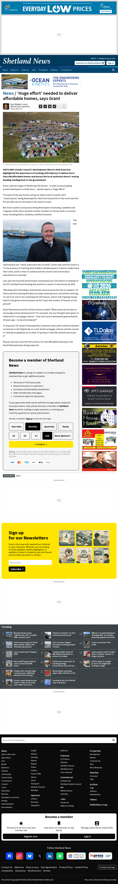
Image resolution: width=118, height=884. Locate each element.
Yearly (65, 426)
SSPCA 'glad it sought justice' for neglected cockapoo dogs (101, 663)
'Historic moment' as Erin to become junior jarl (64, 634)
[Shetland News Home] (26, 65)
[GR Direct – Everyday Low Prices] (59, 7)
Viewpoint (35, 805)
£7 (36, 435)
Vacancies (64, 802)
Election (4, 794)
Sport (33, 780)
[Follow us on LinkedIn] (49, 856)
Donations (20, 870)
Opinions (35, 795)
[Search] (113, 70)
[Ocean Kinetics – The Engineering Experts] (41, 81)
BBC (62, 787)
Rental (92, 757)
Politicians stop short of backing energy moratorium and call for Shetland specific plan (64, 664)
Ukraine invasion (38, 787)
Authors (93, 791)
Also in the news (8, 754)
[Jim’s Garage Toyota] (99, 396)
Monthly (32, 426)
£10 (47, 435)
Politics (34, 770)
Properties (95, 750)
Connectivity (6, 777)
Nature (34, 763)
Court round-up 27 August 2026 (25, 653)
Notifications (34, 870)
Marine (34, 760)
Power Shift (36, 773)
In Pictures (65, 759)
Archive (93, 784)
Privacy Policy (66, 867)
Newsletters (95, 794)
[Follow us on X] (39, 856)
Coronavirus (6, 780)
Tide (92, 779)
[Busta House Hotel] (99, 418)
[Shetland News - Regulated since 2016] (100, 856)
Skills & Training (67, 805)
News (8, 93)
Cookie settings (107, 867)
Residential (95, 754)
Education (5, 790)
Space (33, 777)
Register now (30, 836)
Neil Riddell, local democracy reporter (20, 105)
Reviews (34, 802)
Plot (91, 764)
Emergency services (10, 797)
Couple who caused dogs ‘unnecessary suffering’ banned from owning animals (25, 674)
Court (3, 787)
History (34, 754)
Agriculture (6, 757)
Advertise (19, 867)
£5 (25, 435)
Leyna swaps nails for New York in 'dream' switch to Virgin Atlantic (103, 654)
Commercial (66, 777)
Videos (93, 799)
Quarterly (49, 426)
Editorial (63, 750)
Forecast (94, 776)
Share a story (32, 867)
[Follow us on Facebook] (9, 856)
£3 (14, 435)
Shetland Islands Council (70, 784)
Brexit (3, 764)
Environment (6, 807)
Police (33, 767)
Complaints (7, 870)
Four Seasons (66, 772)
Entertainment (7, 804)
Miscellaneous (96, 767)
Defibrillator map (98, 804)
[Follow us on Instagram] (19, 856)
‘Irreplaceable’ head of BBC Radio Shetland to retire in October (63, 654)
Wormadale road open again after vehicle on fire (64, 672)
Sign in (111, 63)
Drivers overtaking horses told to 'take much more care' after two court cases (25, 683)
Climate (4, 771)
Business (5, 767)
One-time (16, 426)
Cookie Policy (81, 867)
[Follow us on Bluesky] (29, 856)
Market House (66, 790)
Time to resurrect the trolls (101, 643)
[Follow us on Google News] (76, 856)
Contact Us (6, 867)
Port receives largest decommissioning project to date (64, 644)
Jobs (62, 799)
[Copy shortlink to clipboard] (54, 106)
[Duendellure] (99, 375)
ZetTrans (64, 794)
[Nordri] (99, 310)
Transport (35, 783)
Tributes (63, 762)
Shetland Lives (66, 769)
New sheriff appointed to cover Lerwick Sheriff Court (25, 663)
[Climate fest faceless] (99, 271)
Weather (34, 790)
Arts (3, 761)
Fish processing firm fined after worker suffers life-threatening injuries (25, 644)
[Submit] (113, 740)
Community (6, 774)
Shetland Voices (67, 765)
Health (33, 750)
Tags (92, 787)
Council (4, 784)
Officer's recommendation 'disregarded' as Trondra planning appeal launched (103, 635)
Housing (34, 757)
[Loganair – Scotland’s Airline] (99, 461)
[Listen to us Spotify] (59, 856)
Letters (34, 798)
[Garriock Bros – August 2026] (99, 439)
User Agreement (49, 867)
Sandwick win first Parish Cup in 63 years (64, 681)
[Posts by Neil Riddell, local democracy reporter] (6, 106)
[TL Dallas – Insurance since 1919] (99, 332)
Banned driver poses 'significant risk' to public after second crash (25, 635)
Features (64, 755)
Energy (4, 800)
